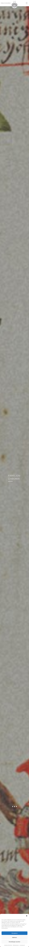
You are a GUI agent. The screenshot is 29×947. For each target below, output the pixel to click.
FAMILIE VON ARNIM (6, 3)
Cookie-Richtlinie (8, 945)
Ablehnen (14, 937)
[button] (26, 916)
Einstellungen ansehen (14, 941)
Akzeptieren (15, 933)
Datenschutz (16, 945)
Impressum (22, 945)
